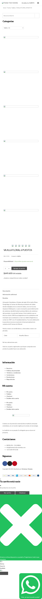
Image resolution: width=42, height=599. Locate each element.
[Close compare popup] (4, 573)
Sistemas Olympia (27, 469)
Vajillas (14, 8)
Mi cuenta (9, 392)
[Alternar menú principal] (38, 3)
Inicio (4, 8)
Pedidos (8, 394)
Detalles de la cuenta (12, 398)
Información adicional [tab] (10, 294)
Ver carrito (7, 493)
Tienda (9, 8)
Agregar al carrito (19, 268)
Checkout (9, 396)
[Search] (37, 16)
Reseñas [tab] (5, 298)
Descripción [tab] (6, 291)
